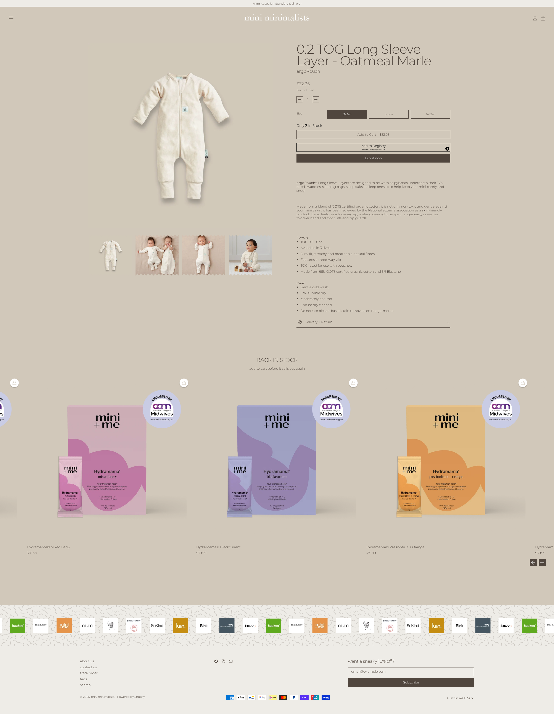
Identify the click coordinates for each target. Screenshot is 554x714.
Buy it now (373, 158)
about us (87, 661)
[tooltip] (447, 149)
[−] (299, 99)
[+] (316, 99)
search (85, 685)
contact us (88, 667)
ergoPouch (308, 71)
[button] (110, 255)
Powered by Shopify (131, 696)
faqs (83, 679)
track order (89, 673)
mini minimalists (102, 696)
